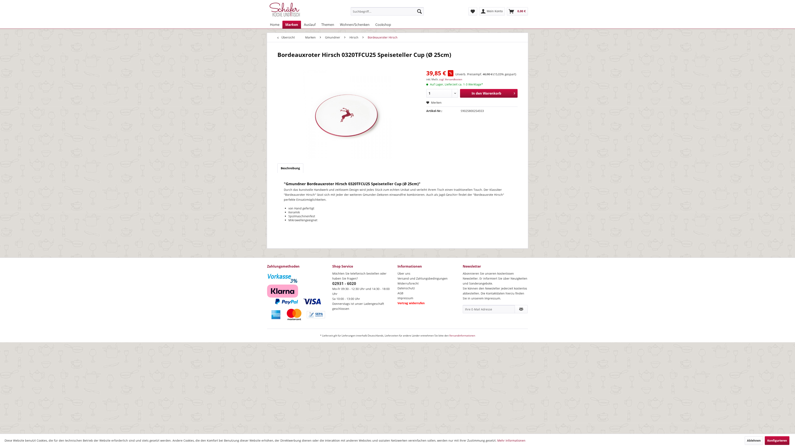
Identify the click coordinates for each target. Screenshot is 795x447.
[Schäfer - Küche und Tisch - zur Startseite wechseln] (284, 10)
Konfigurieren (777, 440)
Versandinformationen (462, 335)
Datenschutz (406, 288)
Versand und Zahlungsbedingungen (423, 278)
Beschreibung (290, 168)
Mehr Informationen (511, 440)
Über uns (404, 273)
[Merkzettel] (472, 11)
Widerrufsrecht (408, 283)
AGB (400, 293)
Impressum (405, 298)
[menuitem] (387, 11)
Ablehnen (754, 440)
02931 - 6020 (344, 283)
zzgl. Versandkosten (450, 79)
